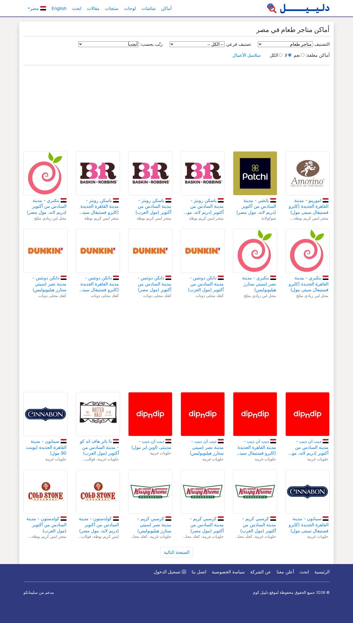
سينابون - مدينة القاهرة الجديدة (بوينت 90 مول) (46, 447)
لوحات (130, 8)
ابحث (76, 8)
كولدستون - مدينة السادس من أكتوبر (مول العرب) (46, 524)
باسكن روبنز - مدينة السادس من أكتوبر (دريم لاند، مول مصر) (204, 206)
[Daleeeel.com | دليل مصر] (298, 8)
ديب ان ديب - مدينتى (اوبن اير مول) (151, 444)
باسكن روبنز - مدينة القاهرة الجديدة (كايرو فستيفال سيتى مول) (99, 206)
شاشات (148, 8)
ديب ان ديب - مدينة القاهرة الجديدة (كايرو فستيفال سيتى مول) (256, 447)
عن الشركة (260, 572)
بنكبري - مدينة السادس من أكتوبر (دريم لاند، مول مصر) (46, 206)
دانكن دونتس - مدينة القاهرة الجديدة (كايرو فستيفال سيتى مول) (99, 284)
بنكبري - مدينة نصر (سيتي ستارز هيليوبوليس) (259, 283)
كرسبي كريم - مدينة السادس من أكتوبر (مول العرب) (258, 524)
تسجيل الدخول (168, 572)
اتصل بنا (199, 572)
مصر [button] (35, 8)
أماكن (166, 8)
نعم (297, 55)
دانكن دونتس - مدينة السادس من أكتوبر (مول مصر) (154, 283)
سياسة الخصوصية (228, 572)
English (59, 8)
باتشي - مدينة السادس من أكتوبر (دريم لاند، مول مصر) (256, 206)
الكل (274, 55)
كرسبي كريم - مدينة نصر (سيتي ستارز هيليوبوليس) (154, 524)
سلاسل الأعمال (246, 55)
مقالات (93, 8)
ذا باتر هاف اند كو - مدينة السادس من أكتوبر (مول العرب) (99, 447)
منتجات (112, 8)
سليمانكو (30, 592)
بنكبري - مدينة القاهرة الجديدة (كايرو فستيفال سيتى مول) (308, 283)
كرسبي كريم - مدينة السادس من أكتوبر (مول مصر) (207, 524)
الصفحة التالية (176, 552)
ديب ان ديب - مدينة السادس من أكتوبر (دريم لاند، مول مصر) (308, 447)
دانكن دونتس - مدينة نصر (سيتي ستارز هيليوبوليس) (49, 283)
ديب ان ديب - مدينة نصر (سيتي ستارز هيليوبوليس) (207, 447)
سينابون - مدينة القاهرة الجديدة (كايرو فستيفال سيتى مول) (308, 524)
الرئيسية (322, 572)
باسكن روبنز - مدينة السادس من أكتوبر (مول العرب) (153, 206)
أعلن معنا (285, 572)
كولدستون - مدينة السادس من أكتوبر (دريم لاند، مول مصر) (99, 524)
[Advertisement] (176, 108)
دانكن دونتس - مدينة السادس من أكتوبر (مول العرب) (206, 283)
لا (286, 55)
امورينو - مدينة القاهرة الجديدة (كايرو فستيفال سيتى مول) (308, 206)
